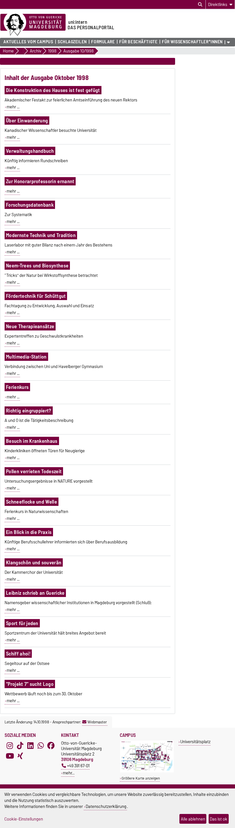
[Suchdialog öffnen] (200, 4)
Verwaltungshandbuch (30, 151)
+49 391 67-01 (78, 765)
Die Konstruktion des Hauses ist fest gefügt (53, 90)
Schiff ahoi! (18, 653)
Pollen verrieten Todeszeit (34, 471)
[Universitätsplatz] (147, 771)
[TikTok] (20, 745)
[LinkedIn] (30, 745)
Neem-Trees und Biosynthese (37, 265)
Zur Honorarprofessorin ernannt (40, 181)
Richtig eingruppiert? (28, 410)
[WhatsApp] (41, 745)
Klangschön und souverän (33, 562)
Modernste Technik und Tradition (41, 235)
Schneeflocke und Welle (31, 502)
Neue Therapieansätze (30, 326)
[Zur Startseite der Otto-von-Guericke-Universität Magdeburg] (33, 24)
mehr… (69, 772)
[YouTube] (10, 756)
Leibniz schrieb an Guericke (35, 593)
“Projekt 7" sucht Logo (30, 684)
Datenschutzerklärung (106, 806)
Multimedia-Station (26, 357)
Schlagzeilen (72, 41)
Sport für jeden (22, 623)
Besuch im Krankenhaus (32, 441)
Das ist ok (218, 819)
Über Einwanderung (27, 120)
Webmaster (97, 722)
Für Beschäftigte (138, 41)
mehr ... (13, 106)
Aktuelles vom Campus (28, 41)
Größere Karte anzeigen (141, 778)
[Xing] (20, 756)
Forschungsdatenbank (30, 205)
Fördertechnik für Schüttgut (36, 296)
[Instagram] (10, 745)
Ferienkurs (17, 387)
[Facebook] (51, 745)
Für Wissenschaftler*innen (192, 41)
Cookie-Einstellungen (23, 819)
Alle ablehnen (193, 819)
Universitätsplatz (195, 741)
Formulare (103, 41)
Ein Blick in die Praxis (29, 532)
